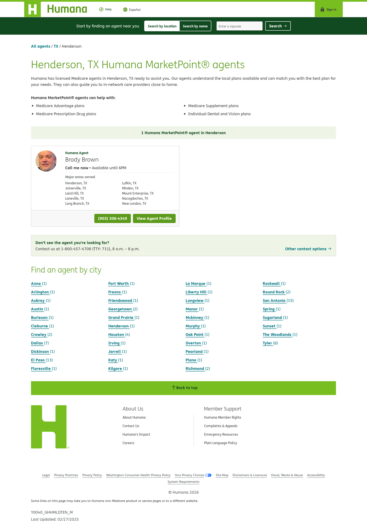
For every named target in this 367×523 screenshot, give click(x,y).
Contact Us (131, 426)
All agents (40, 46)
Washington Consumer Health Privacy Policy (138, 475)
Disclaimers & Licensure (250, 475)
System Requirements (183, 481)
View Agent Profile (154, 218)
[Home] (59, 9)
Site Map (222, 475)
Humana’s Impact (136, 434)
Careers (128, 443)
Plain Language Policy (220, 443)
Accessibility (316, 475)
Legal (46, 475)
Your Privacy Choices (189, 475)
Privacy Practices (66, 475)
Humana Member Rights (222, 417)
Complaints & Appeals (220, 426)
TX (56, 46)
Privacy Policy (92, 475)
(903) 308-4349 (112, 218)
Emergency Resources (221, 434)
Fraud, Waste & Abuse (287, 475)
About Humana (134, 417)
